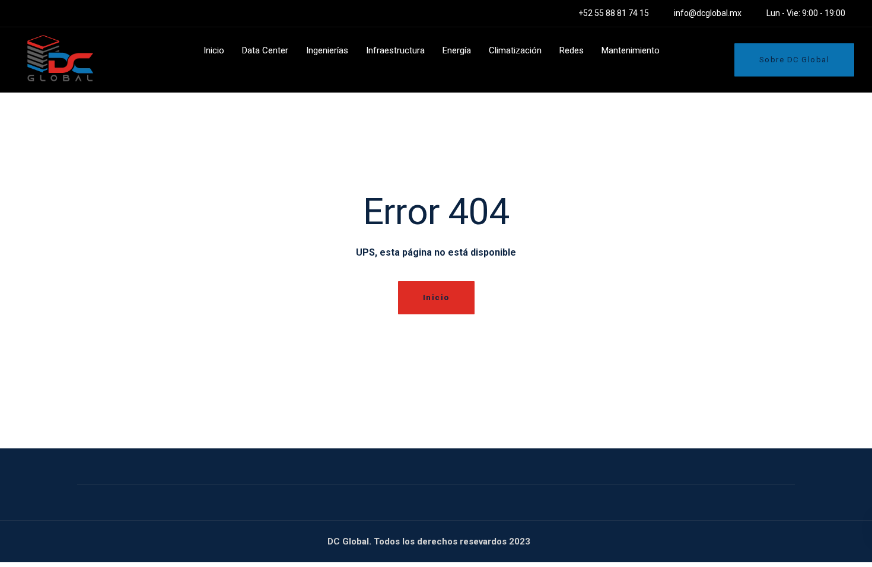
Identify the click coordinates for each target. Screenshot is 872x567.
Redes (571, 50)
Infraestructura (395, 50)
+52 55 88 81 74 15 (613, 13)
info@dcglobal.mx (707, 13)
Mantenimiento (631, 50)
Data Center (265, 50)
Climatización (515, 50)
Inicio (213, 50)
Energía (457, 50)
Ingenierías (327, 50)
